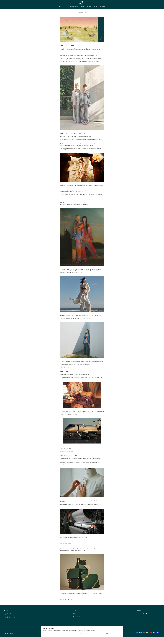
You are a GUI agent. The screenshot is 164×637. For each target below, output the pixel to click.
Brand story (74, 613)
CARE (95, 6)
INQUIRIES (102, 6)
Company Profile (8, 613)
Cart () (159, 2)
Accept (81, 633)
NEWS (82, 6)
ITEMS (60, 6)
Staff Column (74, 617)
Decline (107, 633)
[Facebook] (137, 613)
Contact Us (74, 614)
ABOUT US (89, 6)
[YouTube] (146, 613)
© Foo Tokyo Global (10, 631)
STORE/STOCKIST (74, 6)
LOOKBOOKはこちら (64, 367)
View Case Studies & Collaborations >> (67, 451)
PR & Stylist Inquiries (76, 616)
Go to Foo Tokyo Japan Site (10, 617)
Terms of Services (8, 614)
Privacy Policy (7, 616)
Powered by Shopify (9, 633)
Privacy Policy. (93, 630)
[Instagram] (143, 613)
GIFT (66, 6)
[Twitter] (140, 613)
